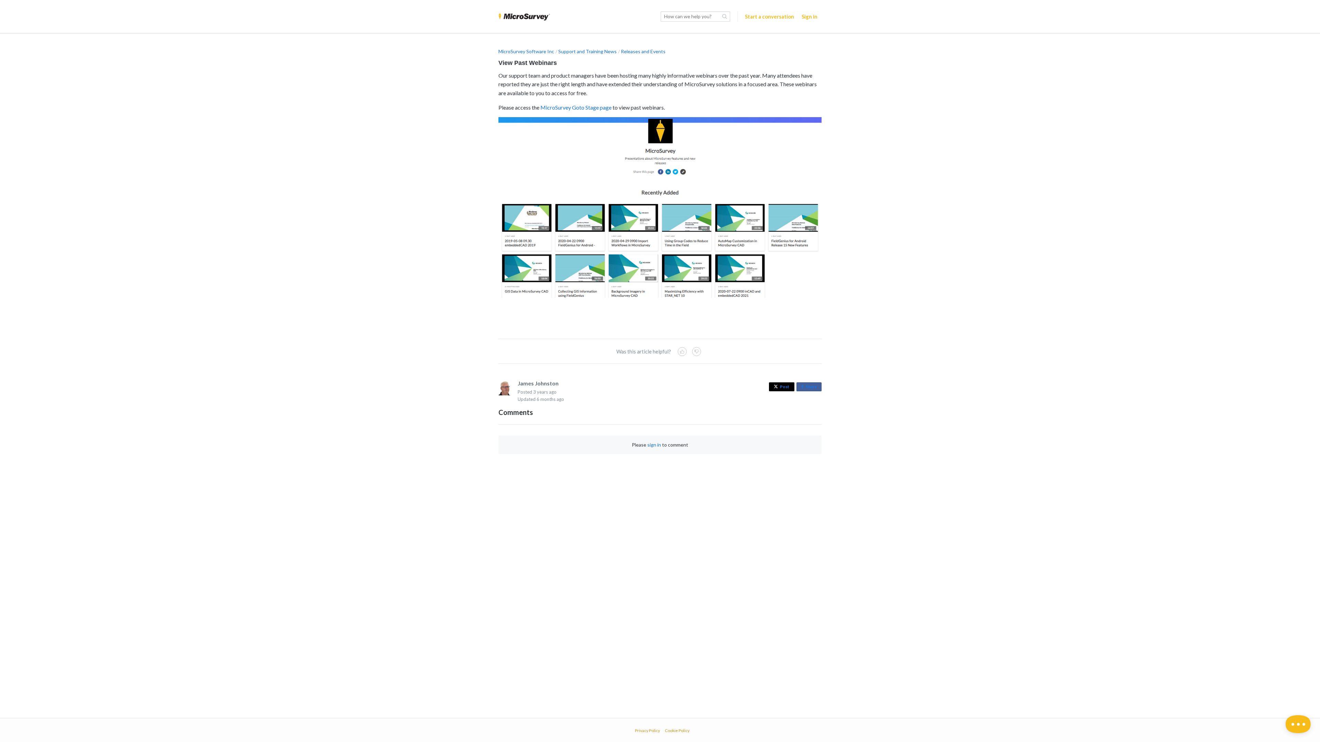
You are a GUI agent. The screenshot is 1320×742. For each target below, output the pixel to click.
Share (813, 387)
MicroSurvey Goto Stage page (576, 107)
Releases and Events (643, 51)
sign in (654, 445)
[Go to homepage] (524, 16)
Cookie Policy (677, 730)
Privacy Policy (647, 730)
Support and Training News (587, 51)
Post (784, 386)
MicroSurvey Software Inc (526, 51)
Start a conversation (769, 16)
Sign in (809, 16)
